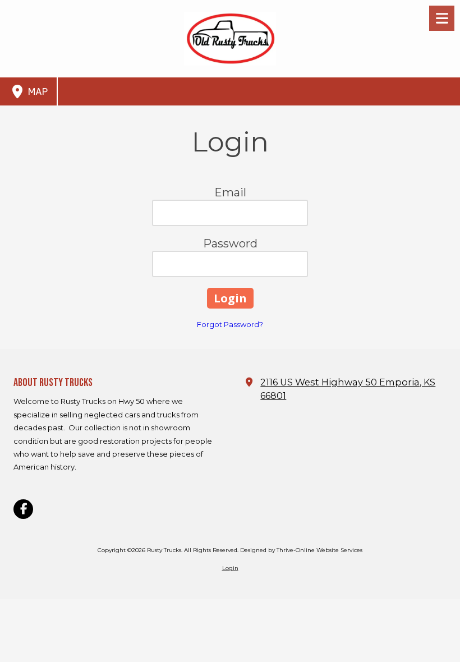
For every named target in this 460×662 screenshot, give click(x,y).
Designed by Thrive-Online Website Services (301, 550)
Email (230, 192)
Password (230, 243)
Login (230, 568)
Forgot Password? (230, 324)
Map (37, 91)
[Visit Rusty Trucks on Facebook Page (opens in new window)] (23, 509)
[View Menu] (441, 18)
